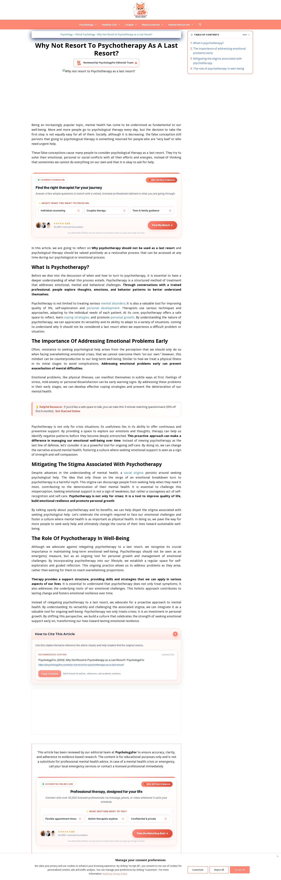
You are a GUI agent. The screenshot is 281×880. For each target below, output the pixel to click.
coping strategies (76, 317)
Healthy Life (109, 24)
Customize (197, 869)
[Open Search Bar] (200, 24)
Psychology (86, 24)
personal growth (122, 317)
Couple (129, 24)
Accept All (240, 869)
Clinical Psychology (85, 34)
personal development (103, 308)
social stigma (133, 473)
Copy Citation (49, 673)
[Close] (278, 856)
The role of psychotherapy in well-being (218, 68)
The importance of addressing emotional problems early (219, 51)
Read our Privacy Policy (115, 873)
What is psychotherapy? (208, 43)
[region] (140, 867)
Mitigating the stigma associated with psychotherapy (217, 61)
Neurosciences (151, 24)
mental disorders (113, 303)
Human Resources (179, 24)
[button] (220, 34)
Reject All (219, 869)
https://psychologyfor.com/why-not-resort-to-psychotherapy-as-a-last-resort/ (81, 664)
